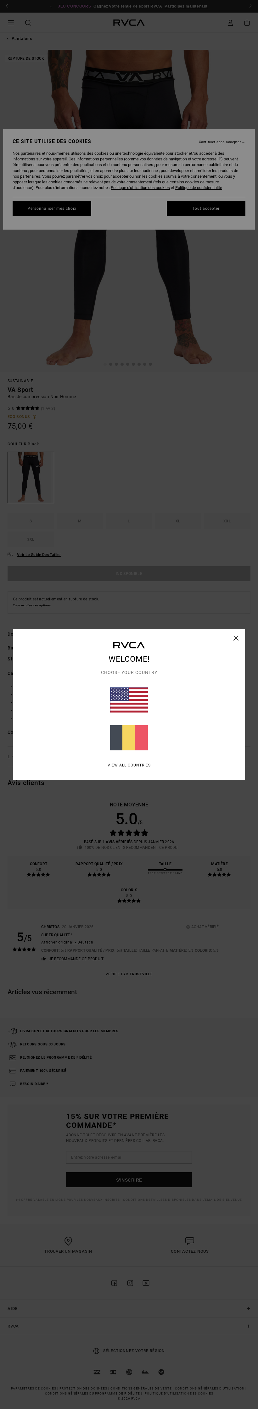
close (236, 638)
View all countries (129, 765)
